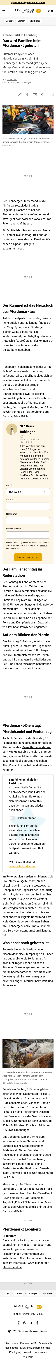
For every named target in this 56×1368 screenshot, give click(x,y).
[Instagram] (18, 1323)
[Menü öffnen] (3, 11)
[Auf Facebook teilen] (27, 95)
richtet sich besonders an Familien (23, 239)
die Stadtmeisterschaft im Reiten (28, 655)
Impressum (41, 1352)
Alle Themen (35, 21)
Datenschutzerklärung (22, 866)
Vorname (10, 499)
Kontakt (28, 1352)
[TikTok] (31, 1323)
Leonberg (10, 21)
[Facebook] (37, 1323)
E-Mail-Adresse (13, 528)
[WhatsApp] (24, 1323)
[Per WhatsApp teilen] (42, 95)
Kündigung (15, 1352)
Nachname (11, 514)
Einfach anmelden (28, 557)
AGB (33, 1343)
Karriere (24, 1343)
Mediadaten (11, 1347)
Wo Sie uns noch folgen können (30, 1331)
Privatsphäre (11, 1343)
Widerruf (28, 1357)
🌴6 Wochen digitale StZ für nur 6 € (28, 2)
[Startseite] (7, 1293)
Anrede (9, 485)
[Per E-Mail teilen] (35, 95)
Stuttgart (21, 21)
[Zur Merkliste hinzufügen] (51, 95)
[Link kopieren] (20, 95)
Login (51, 11)
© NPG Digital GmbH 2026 (28, 1314)
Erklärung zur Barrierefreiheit (35, 1347)
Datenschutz (45, 1343)
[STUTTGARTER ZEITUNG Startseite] (28, 11)
